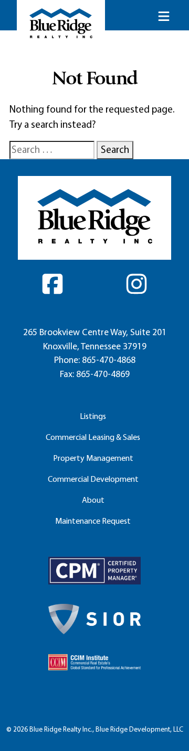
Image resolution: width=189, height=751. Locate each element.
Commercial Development (93, 479)
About (93, 500)
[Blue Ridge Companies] (60, 23)
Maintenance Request (93, 521)
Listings (93, 416)
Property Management (93, 458)
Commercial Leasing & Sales (93, 437)
